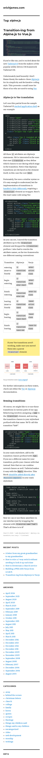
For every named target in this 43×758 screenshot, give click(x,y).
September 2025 (13, 596)
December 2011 (12, 649)
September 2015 (12, 621)
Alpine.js (35, 79)
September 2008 (13, 658)
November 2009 (13, 655)
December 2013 (12, 643)
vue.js (16, 535)
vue (12, 535)
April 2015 (10, 633)
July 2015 (9, 627)
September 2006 (13, 671)
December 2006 (12, 667)
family (8, 707)
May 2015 (9, 630)
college (9, 704)
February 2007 (12, 664)
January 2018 (11, 615)
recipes (9, 717)
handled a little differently (14, 188)
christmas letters (13, 698)
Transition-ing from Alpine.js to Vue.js (19, 32)
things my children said (16, 723)
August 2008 (11, 661)
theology (9, 720)
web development (22, 533)
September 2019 (12, 609)
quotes (8, 714)
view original (23, 380)
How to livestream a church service (21, 566)
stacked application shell (25, 106)
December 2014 (12, 640)
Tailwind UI (12, 64)
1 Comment (24, 535)
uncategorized (12, 729)
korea (8, 711)
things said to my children (17, 726)
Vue (35, 88)
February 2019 (12, 612)
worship (9, 738)
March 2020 (11, 606)
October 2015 (11, 618)
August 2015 (11, 624)
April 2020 (10, 602)
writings (9, 742)
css (38, 533)
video (8, 732)
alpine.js (33, 533)
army (8, 692)
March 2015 (11, 637)
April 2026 (10, 593)
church (9, 701)
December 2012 (12, 646)
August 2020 (11, 599)
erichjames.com (14, 7)
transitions (6, 535)
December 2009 (12, 652)
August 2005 (11, 674)
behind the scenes (14, 695)
